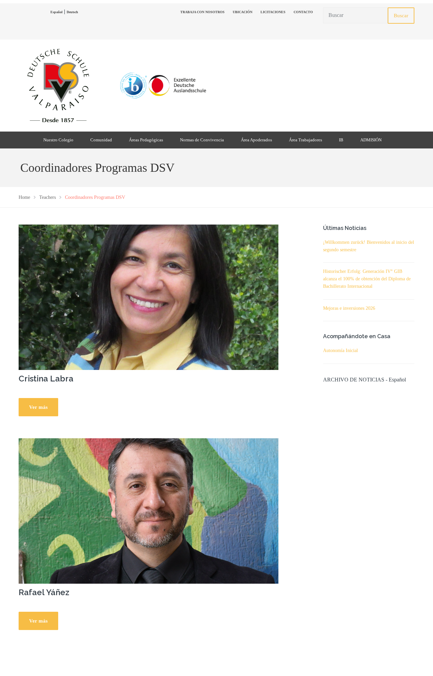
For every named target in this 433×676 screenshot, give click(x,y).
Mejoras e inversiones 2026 (349, 308)
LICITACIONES (273, 12)
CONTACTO (303, 12)
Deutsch (72, 12)
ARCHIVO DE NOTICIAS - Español (364, 379)
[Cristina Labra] (148, 296)
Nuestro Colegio (58, 139)
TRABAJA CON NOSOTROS (202, 12)
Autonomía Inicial (340, 350)
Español (56, 12)
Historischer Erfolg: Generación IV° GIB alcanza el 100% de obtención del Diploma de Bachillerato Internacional (367, 279)
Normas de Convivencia (202, 139)
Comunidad (101, 139)
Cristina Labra (46, 378)
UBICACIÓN (242, 12)
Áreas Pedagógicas (146, 139)
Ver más (38, 407)
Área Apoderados (256, 139)
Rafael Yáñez (44, 592)
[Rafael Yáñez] (148, 510)
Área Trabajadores (305, 139)
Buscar (401, 15)
